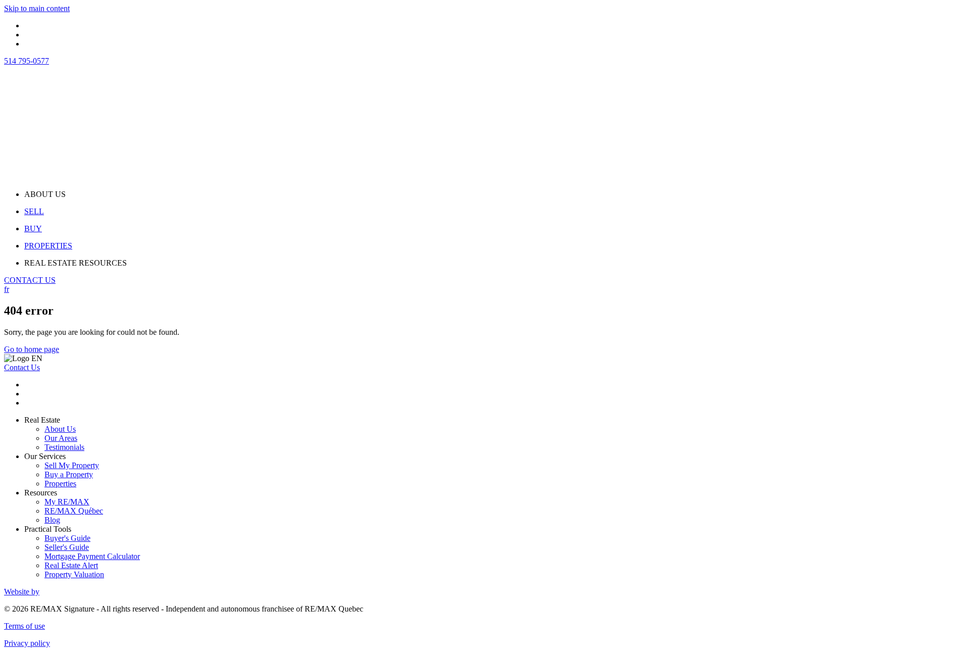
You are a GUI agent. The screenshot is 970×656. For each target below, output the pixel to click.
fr (6, 289)
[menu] (495, 194)
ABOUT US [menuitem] (45, 194)
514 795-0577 (26, 61)
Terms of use (24, 626)
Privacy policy (27, 643)
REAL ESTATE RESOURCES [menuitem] (75, 263)
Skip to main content (37, 8)
